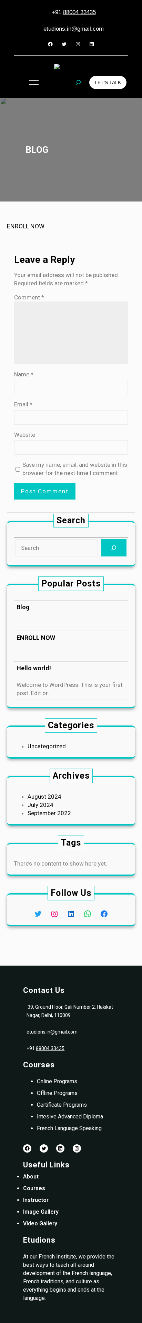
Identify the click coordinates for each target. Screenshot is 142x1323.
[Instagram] (78, 44)
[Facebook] (50, 44)
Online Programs (57, 1081)
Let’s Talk (108, 82)
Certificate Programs (62, 1105)
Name (23, 374)
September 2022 (49, 813)
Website (24, 434)
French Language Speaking (69, 1128)
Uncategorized (47, 746)
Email (23, 404)
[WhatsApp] (87, 914)
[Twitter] (64, 44)
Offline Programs (57, 1093)
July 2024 (40, 804)
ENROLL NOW (25, 226)
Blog (23, 607)
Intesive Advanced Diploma (70, 1116)
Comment (29, 297)
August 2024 (44, 796)
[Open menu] (34, 82)
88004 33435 (79, 12)
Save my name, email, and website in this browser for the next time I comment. (74, 468)
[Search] (113, 548)
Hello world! (34, 668)
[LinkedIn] (91, 44)
